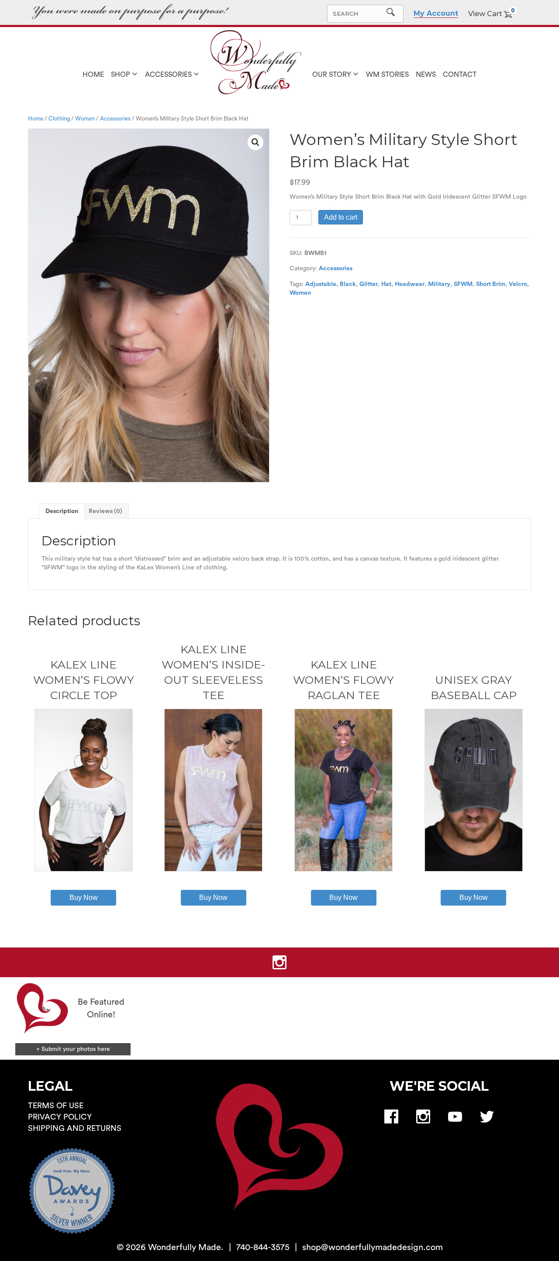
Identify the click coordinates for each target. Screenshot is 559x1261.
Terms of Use (55, 1105)
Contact (459, 74)
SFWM (463, 284)
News (426, 74)
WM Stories (387, 74)
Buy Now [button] (473, 897)
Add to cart (340, 217)
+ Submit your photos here (73, 1049)
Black (348, 284)
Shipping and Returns (74, 1128)
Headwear (409, 284)
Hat (386, 284)
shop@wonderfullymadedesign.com (372, 1247)
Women (85, 118)
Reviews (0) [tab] (105, 511)
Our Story (331, 74)
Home (93, 74)
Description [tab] (61, 511)
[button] (255, 142)
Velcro (518, 284)
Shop (120, 74)
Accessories (168, 74)
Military (439, 284)
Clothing (59, 118)
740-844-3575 (263, 1247)
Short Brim (490, 284)
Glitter (368, 284)
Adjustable (320, 284)
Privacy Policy (60, 1117)
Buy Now (83, 897)
